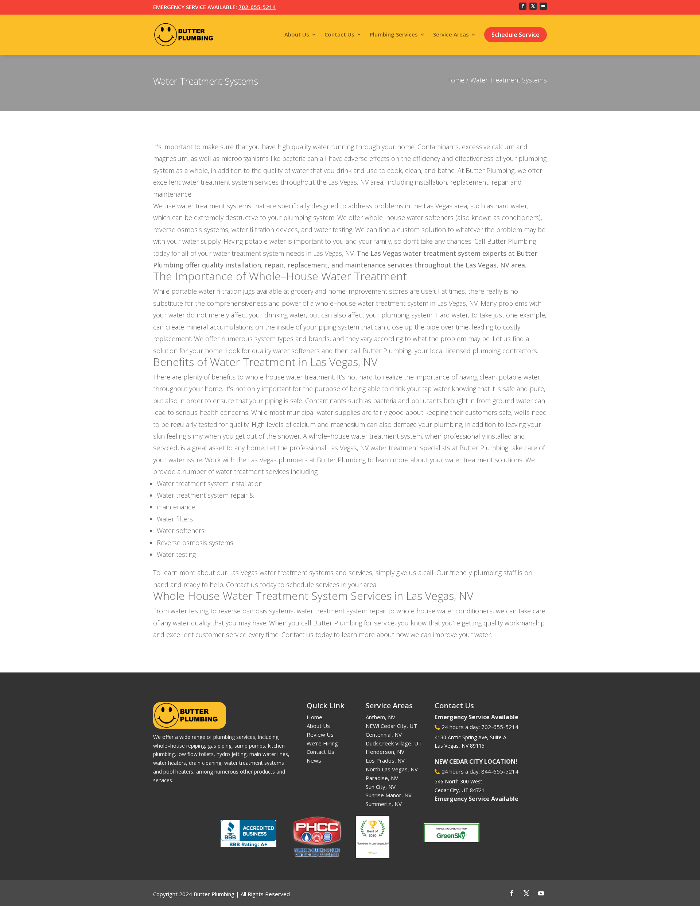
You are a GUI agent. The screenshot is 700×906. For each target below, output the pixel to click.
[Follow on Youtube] (543, 6)
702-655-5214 (257, 7)
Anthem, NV (380, 717)
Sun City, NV (381, 786)
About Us (296, 34)
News (314, 760)
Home (455, 80)
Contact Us (339, 34)
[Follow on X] (533, 6)
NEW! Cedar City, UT (391, 725)
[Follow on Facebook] (522, 6)
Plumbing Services (394, 34)
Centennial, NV (384, 734)
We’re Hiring (322, 743)
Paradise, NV (382, 778)
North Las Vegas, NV (392, 769)
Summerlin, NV (384, 803)
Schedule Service (515, 35)
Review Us (320, 734)
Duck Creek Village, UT (394, 743)
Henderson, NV (385, 751)
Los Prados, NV (385, 760)
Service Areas (451, 34)
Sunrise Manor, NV (389, 795)
